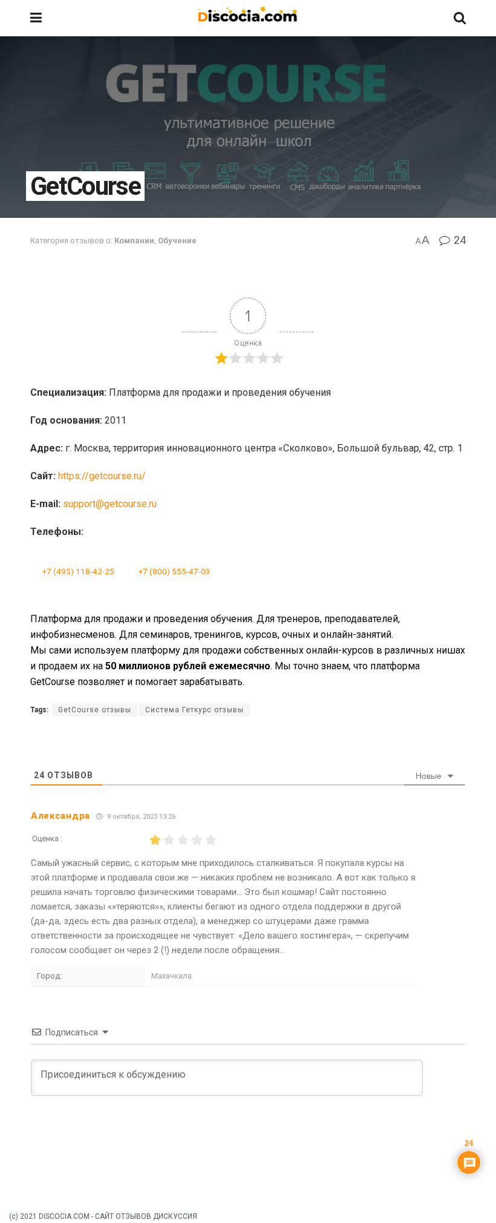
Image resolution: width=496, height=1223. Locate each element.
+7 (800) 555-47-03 (174, 571)
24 (458, 240)
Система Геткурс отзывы (194, 710)
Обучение (177, 240)
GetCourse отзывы (94, 710)
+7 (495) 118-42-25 (78, 571)
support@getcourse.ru (110, 504)
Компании (134, 240)
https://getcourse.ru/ (102, 476)
